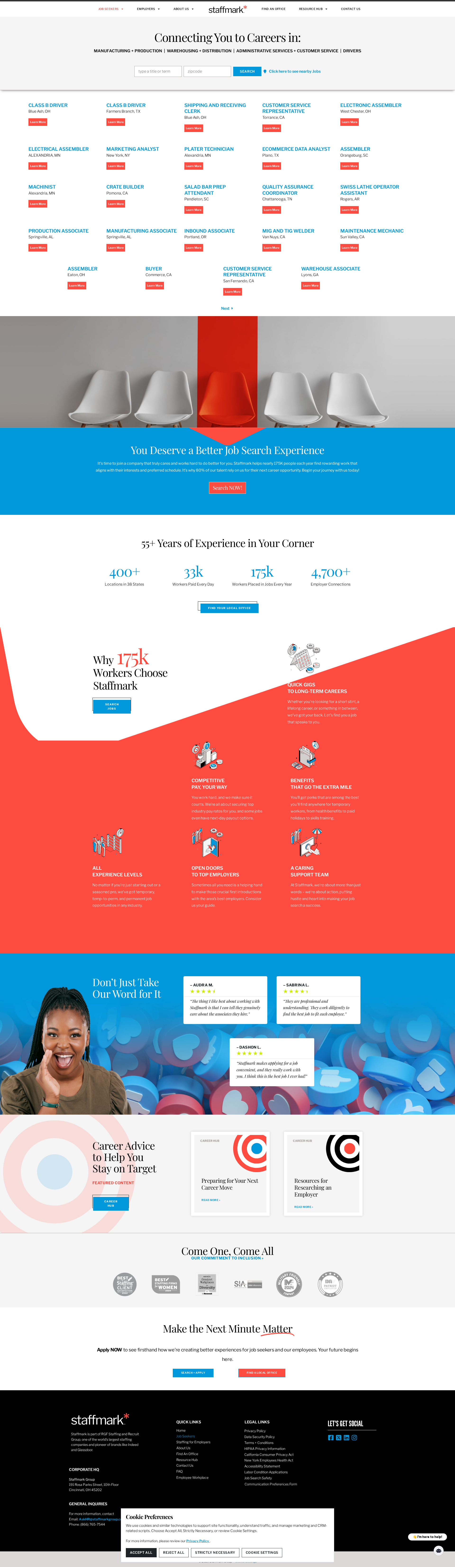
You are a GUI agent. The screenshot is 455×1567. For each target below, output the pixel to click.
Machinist (42, 187)
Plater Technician (209, 149)
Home (181, 1430)
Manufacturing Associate (141, 231)
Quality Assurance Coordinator (288, 190)
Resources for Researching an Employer (312, 1187)
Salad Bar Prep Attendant (205, 190)
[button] (292, 71)
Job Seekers (108, 9)
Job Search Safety (258, 1478)
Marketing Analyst (132, 149)
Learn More (38, 122)
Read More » (210, 1200)
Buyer (154, 269)
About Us (181, 9)
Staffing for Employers (193, 1442)
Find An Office (274, 9)
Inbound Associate (209, 231)
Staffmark (227, 9)
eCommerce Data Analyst (296, 149)
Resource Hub (311, 9)
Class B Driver (48, 105)
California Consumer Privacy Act (269, 1454)
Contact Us (350, 9)
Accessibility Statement (262, 1466)
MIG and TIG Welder (288, 231)
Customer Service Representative (286, 108)
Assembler (355, 149)
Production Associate (58, 231)
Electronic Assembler (370, 105)
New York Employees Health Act (268, 1460)
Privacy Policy (255, 1431)
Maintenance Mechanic (372, 231)
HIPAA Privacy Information (264, 1449)
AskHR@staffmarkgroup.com (102, 1519)
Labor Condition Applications (266, 1472)
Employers (146, 9)
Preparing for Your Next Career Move (229, 1184)
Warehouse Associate (330, 269)
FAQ (179, 1471)
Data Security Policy (259, 1437)
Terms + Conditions (258, 1443)
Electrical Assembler (58, 149)
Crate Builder (125, 187)
